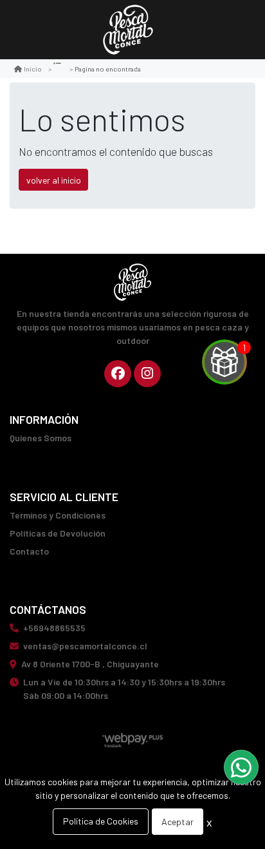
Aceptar (177, 821)
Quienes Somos (40, 437)
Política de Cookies (100, 821)
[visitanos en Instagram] (147, 373)
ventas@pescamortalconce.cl (85, 645)
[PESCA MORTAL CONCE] (128, 30)
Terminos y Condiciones (57, 515)
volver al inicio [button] (53, 180)
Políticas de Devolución (57, 533)
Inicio (33, 68)
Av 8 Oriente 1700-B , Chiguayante (90, 663)
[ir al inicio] (132, 282)
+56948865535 (54, 627)
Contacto (29, 551)
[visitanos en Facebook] (117, 373)
